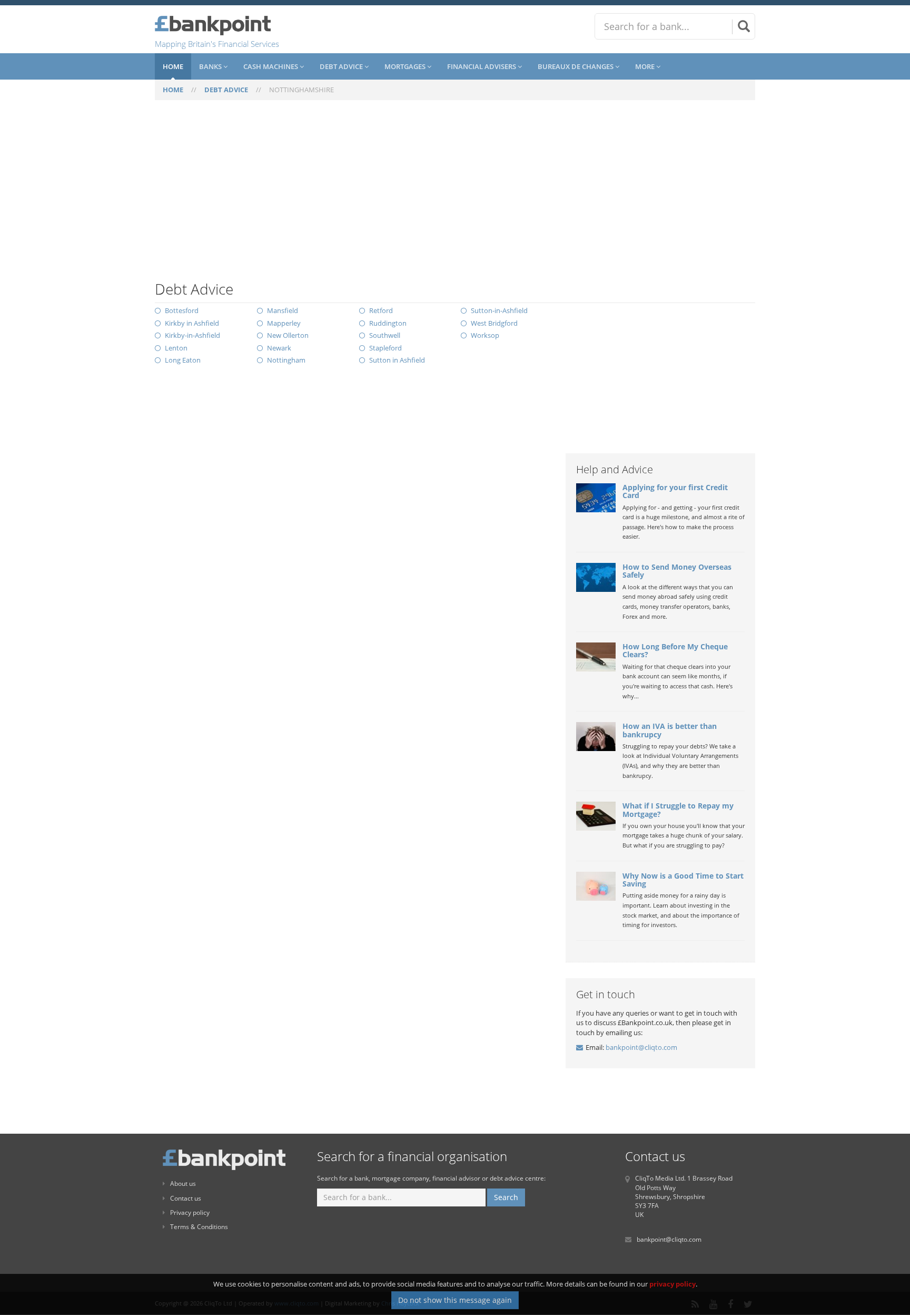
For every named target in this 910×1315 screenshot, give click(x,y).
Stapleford (385, 348)
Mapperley (284, 323)
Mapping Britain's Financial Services (217, 43)
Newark (279, 348)
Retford (381, 310)
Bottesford (182, 310)
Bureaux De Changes (576, 66)
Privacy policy (190, 1212)
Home (173, 66)
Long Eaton (183, 360)
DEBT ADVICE (226, 89)
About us (183, 1183)
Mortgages (405, 66)
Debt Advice (342, 66)
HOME (173, 89)
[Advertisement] (455, 196)
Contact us (185, 1198)
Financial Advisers (482, 66)
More (645, 66)
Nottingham (286, 360)
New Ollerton (288, 335)
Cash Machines (271, 66)
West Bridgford (494, 323)
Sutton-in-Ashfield (499, 310)
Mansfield (282, 310)
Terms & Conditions (199, 1226)
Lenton (176, 348)
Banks (211, 66)
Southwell (384, 335)
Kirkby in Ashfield (192, 323)
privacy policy (672, 1284)
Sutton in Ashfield (397, 360)
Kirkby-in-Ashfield (192, 335)
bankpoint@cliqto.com (641, 1047)
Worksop (485, 335)
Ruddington (388, 323)
